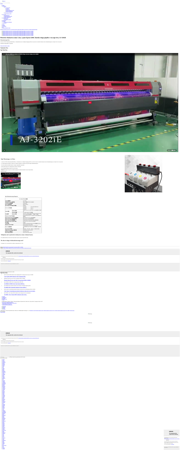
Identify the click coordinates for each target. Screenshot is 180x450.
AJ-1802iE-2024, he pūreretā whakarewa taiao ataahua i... (15, 287)
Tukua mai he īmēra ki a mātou (5, 45)
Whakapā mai (4, 297)
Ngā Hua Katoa (72, 310)
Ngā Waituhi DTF (7, 15)
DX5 (66, 310)
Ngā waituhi (4, 14)
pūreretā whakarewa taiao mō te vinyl (49, 310)
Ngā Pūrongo (4, 20)
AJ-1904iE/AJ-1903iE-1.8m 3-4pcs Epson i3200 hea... (14, 283)
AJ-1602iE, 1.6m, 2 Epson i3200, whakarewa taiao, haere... (15, 294)
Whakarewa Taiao (8, 13)
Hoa (3, 27)
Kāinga (3, 5)
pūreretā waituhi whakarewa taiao (60, 310)
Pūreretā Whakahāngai (9, 11)
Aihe (5, 12)
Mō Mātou (3, 21)
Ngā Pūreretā (4, 6)
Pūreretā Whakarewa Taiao (10, 10)
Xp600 (68, 310)
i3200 (35, 310)
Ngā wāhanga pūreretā (7, 19)
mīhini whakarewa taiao (39, 310)
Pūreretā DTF (8, 7)
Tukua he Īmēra (2, 312)
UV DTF (7, 8)
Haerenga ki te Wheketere (8, 22)
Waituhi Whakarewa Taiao (8, 16)
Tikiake (3, 299)
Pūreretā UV (8, 9)
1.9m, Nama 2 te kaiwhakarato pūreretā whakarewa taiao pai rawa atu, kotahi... (19, 291)
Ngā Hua (3, 25)
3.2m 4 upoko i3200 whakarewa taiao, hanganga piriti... (15, 276)
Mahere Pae (32, 310)
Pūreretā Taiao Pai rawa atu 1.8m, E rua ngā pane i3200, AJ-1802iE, (13, 247)
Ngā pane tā (6, 18)
